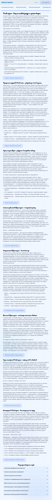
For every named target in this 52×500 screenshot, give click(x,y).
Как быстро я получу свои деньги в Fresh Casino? (16, 494)
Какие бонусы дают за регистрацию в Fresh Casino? (16, 486)
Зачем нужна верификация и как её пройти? (14, 468)
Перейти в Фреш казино (11, 202)
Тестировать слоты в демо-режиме (14, 310)
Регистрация (45, 2)
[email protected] (7, 48)
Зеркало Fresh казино (21, 7)
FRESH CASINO (7, 2)
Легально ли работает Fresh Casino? (13, 475)
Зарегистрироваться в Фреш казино (14, 459)
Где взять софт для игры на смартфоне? (14, 471)
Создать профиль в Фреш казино (13, 77)
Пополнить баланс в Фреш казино (13, 354)
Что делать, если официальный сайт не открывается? (17, 479)
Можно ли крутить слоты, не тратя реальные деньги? (17, 483)
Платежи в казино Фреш (34, 7)
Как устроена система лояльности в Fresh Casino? (16, 490)
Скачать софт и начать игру (12, 405)
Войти (36, 2)
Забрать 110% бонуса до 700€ (13, 145)
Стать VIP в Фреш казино (11, 245)
